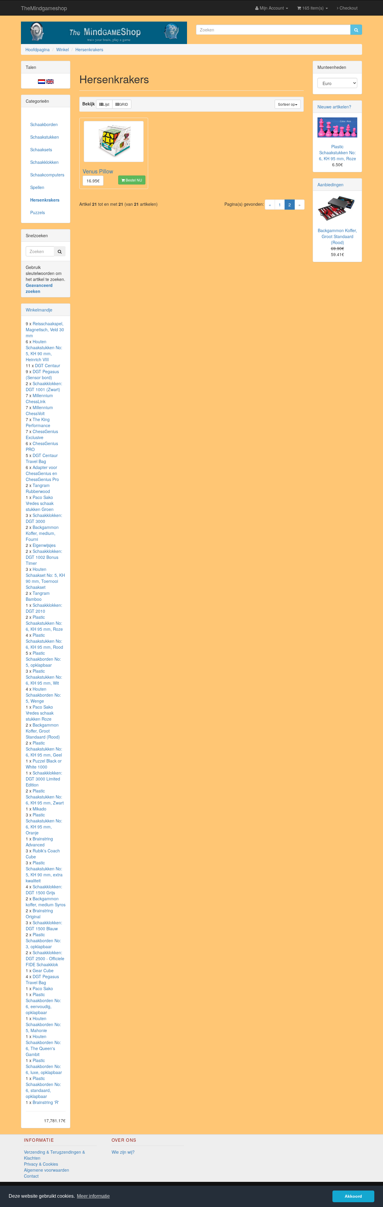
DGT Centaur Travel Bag (42, 458)
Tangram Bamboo (38, 596)
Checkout (348, 8)
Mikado (39, 809)
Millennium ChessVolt (39, 410)
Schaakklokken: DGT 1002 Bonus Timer (44, 557)
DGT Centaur (47, 365)
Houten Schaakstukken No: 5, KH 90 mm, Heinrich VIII (44, 350)
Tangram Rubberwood (38, 488)
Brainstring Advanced (39, 842)
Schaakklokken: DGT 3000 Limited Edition (44, 779)
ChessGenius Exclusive (42, 434)
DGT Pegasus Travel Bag (42, 979)
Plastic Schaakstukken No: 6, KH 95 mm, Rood (44, 641)
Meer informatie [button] (93, 1196)
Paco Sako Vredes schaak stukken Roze (40, 713)
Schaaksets (41, 149)
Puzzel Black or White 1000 (44, 764)
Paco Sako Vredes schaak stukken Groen (40, 503)
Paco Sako (43, 988)
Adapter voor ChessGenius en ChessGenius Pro (42, 473)
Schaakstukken (44, 137)
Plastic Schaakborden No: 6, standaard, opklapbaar (43, 1087)
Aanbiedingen (330, 184)
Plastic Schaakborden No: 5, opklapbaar (43, 659)
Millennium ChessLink (39, 398)
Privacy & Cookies (41, 1164)
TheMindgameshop (44, 8)
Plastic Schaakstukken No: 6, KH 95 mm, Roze (44, 623)
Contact (31, 1176)
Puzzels (37, 212)
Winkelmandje (39, 310)
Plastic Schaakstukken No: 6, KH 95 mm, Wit (44, 677)
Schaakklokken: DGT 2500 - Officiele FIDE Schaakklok (45, 958)
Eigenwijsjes (44, 545)
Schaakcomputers (47, 175)
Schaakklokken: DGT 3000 (44, 518)
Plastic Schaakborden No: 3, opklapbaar (43, 940)
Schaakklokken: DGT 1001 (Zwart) (44, 386)
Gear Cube (43, 970)
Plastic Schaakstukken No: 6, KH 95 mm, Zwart (45, 797)
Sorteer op (286, 104)
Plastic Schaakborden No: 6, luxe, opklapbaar (44, 1066)
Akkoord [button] (353, 1196)
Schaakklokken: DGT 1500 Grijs (44, 890)
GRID (123, 104)
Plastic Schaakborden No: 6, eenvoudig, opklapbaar (43, 1003)
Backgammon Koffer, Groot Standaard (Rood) (43, 731)
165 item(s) (313, 8)
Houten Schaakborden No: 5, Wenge (43, 695)
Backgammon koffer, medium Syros (46, 901)
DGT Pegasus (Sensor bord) (42, 374)
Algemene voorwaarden (46, 1170)
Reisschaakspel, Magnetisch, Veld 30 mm (45, 329)
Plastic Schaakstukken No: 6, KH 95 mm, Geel (44, 749)
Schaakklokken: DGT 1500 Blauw (44, 925)
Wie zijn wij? (123, 1152)
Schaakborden (44, 124)
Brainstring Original (39, 913)
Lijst (106, 104)
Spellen (37, 187)
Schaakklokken (44, 162)
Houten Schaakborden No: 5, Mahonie (43, 1024)
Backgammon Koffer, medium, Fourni (42, 533)
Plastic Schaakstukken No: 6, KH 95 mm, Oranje (44, 824)
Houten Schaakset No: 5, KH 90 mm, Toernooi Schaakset (45, 578)
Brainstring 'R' (46, 1102)
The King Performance (38, 422)
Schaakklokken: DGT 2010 (44, 608)
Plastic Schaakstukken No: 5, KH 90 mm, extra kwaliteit (44, 872)
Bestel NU (133, 179)
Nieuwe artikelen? (334, 107)
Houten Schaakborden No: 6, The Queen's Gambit (43, 1045)
